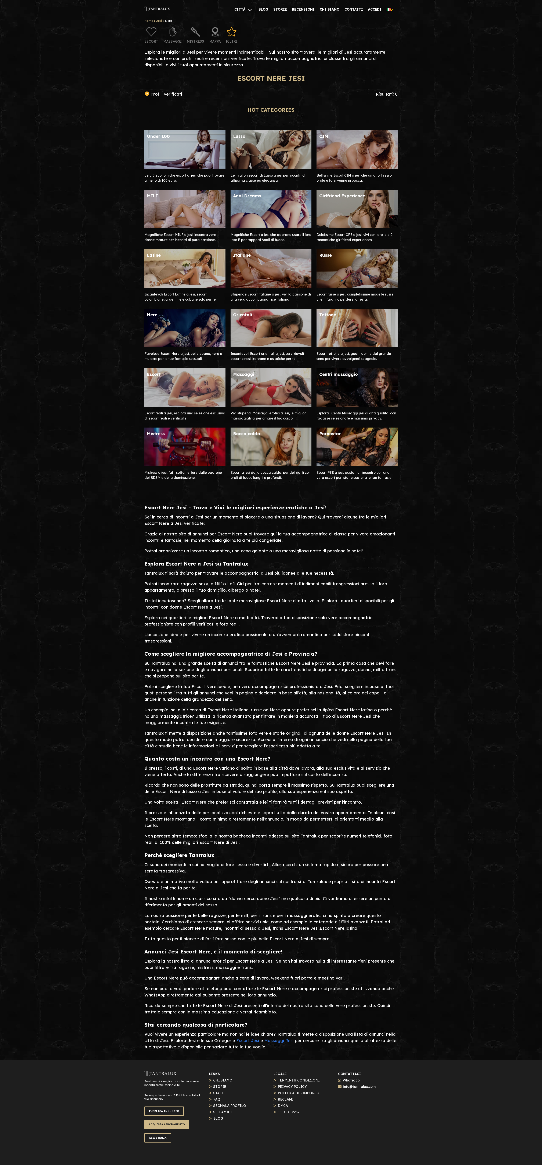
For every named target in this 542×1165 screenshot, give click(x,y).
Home (148, 21)
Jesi (159, 21)
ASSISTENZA (157, 1137)
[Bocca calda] (271, 464)
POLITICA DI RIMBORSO (298, 1093)
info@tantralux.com (359, 1086)
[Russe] (357, 286)
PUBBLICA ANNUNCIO (164, 1111)
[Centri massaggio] (357, 405)
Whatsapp (351, 1080)
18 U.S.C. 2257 (289, 1112)
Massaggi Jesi (279, 1040)
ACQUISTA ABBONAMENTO (167, 1124)
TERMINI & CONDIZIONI (299, 1080)
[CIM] (357, 167)
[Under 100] (184, 167)
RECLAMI (285, 1099)
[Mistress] (184, 464)
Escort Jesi (247, 1040)
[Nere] (184, 345)
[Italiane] (271, 286)
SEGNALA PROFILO (229, 1106)
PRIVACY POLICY (292, 1086)
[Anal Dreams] (271, 226)
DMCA (283, 1106)
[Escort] (184, 405)
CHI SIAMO (222, 1080)
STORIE (219, 1086)
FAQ (216, 1099)
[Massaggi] (271, 405)
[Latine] (184, 286)
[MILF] (184, 226)
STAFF (218, 1093)
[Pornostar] (357, 464)
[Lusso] (271, 167)
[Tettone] (357, 345)
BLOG (218, 1118)
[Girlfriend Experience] (357, 226)
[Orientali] (271, 345)
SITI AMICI (222, 1112)
